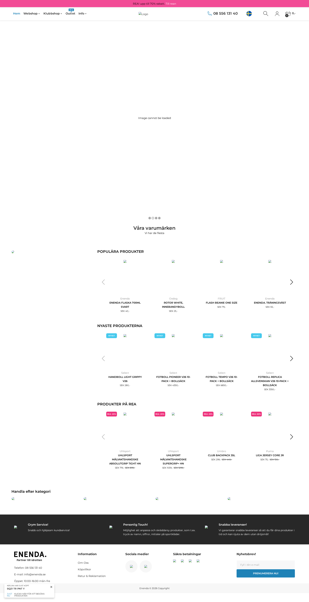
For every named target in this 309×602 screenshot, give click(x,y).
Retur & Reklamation (92, 576)
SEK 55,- (270, 307)
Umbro (221, 451)
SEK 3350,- (270, 389)
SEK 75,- (269, 459)
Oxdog (173, 298)
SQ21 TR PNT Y (16, 588)
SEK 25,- (173, 311)
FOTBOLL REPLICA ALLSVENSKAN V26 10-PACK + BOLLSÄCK (270, 381)
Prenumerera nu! (265, 573)
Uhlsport (125, 451)
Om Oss (83, 562)
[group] (46, 498)
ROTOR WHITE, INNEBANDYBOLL (173, 304)
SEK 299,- (221, 459)
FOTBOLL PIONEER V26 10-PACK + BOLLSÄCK (173, 379)
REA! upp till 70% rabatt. (154, 3)
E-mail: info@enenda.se (30, 574)
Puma (270, 451)
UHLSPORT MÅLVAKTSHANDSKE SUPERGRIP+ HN (173, 459)
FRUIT (221, 298)
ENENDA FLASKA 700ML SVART (125, 304)
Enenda (125, 298)
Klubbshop (51, 13)
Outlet (70, 12)
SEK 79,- (221, 307)
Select (125, 372)
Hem (16, 13)
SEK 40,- (125, 311)
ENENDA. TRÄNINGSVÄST (270, 302)
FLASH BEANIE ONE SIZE (221, 302)
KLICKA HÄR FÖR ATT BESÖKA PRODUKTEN (29, 595)
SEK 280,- (125, 385)
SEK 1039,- (173, 467)
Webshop (30, 13)
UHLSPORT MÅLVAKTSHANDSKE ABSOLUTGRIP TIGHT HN (125, 459)
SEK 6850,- (221, 385)
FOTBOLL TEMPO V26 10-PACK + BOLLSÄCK (221, 379)
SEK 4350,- (173, 385)
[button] (103, 282)
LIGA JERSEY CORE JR (270, 455)
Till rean (171, 3)
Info (81, 13)
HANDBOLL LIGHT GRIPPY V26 (125, 379)
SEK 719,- (125, 467)
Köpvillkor (84, 569)
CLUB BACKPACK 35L (221, 455)
